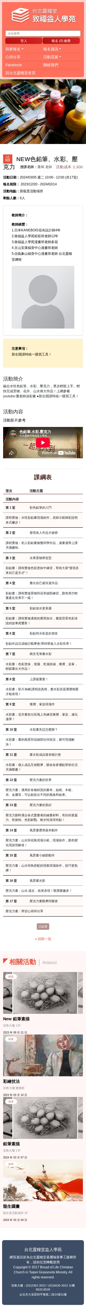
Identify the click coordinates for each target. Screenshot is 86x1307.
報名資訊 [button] (50, 49)
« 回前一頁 (43, 939)
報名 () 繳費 (61, 41)
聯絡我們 (50, 65)
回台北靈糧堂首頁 (20, 73)
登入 (23, 41)
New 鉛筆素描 (16, 1019)
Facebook (13, 65)
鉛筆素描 (11, 1143)
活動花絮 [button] (50, 57)
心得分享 (12, 57)
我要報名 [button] (12, 49)
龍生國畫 (11, 1206)
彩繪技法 (11, 1081)
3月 (7, 158)
